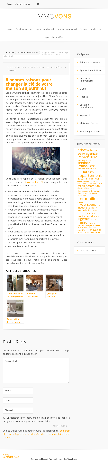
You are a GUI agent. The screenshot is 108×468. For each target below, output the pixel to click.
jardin (94, 210)
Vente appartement (90, 131)
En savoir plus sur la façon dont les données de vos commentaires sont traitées (36, 434)
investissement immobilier (87, 209)
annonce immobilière (86, 164)
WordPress (72, 459)
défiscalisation (85, 188)
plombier (82, 227)
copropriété (97, 183)
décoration (93, 186)
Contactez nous (88, 250)
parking (93, 223)
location (91, 213)
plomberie (94, 225)
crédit (81, 186)
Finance (84, 96)
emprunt (96, 191)
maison (83, 222)
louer (95, 219)
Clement (20, 67)
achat (82, 149)
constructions (84, 183)
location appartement (88, 216)
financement (83, 193)
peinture (81, 225)
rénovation (95, 229)
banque (86, 181)
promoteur (91, 228)
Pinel (87, 226)
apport (80, 181)
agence (81, 153)
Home (11, 52)
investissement (88, 204)
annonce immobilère (86, 168)
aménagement (84, 160)
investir (80, 202)
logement (85, 115)
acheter (92, 150)
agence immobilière (87, 155)
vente (97, 232)
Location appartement (87, 106)
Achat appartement (90, 62)
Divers (83, 88)
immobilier (87, 198)
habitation (93, 193)
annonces (85, 171)
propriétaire (82, 230)
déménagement (84, 191)
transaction (89, 232)
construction (95, 181)
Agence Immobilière (90, 70)
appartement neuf (88, 178)
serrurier (81, 232)
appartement (89, 175)
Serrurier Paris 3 (34, 182)
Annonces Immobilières (28, 52)
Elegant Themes (48, 459)
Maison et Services (89, 123)
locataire (80, 214)
